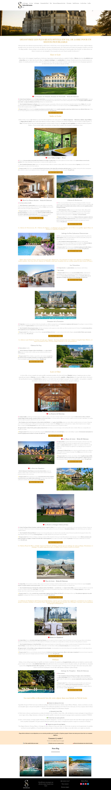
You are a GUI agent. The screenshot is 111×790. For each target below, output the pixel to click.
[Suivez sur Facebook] (83, 784)
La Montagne (25, 3)
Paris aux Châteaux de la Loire (59, 3)
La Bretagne (36, 3)
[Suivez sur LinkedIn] (88, 784)
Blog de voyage (21, 7)
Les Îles (89, 3)
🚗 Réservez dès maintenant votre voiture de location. (82, 743)
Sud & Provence (76, 3)
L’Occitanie (69, 3)
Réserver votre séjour (56, 112)
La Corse (31, 3)
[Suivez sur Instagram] (81, 784)
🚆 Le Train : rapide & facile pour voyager (30, 743)
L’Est (51, 3)
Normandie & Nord (44, 3)
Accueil (19, 3)
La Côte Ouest (83, 3)
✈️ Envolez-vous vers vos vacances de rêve (56, 743)
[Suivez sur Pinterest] (86, 784)
